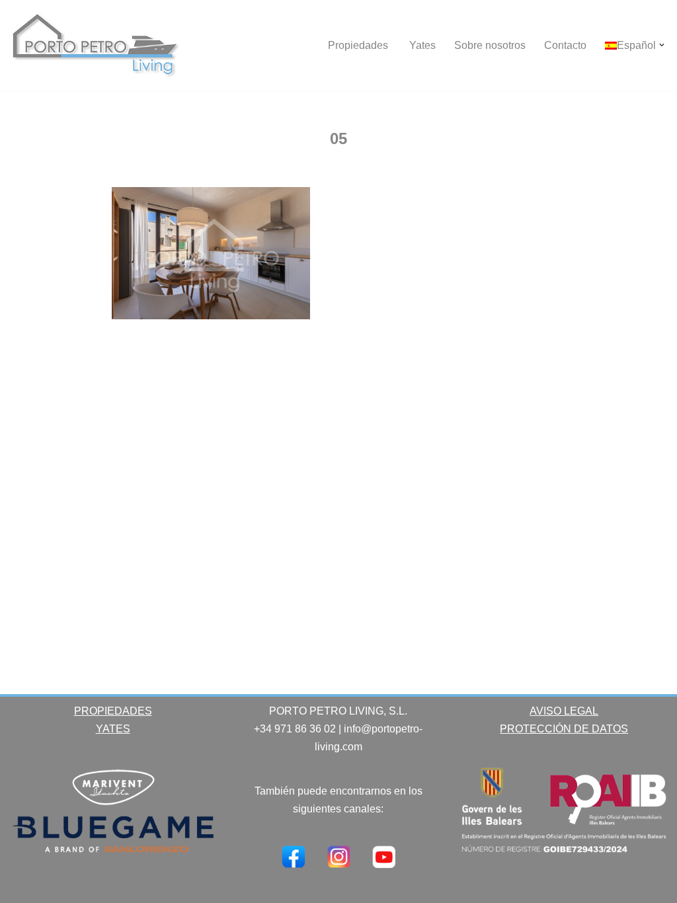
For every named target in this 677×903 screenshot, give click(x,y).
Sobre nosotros (490, 45)
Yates (422, 45)
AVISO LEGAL (564, 711)
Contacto (565, 45)
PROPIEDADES (113, 711)
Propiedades (359, 45)
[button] (661, 45)
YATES (113, 728)
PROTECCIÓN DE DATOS (564, 728)
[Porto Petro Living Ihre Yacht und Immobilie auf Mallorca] (96, 45)
